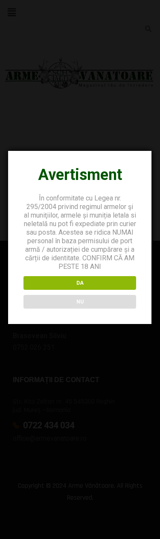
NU (80, 302)
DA (80, 283)
